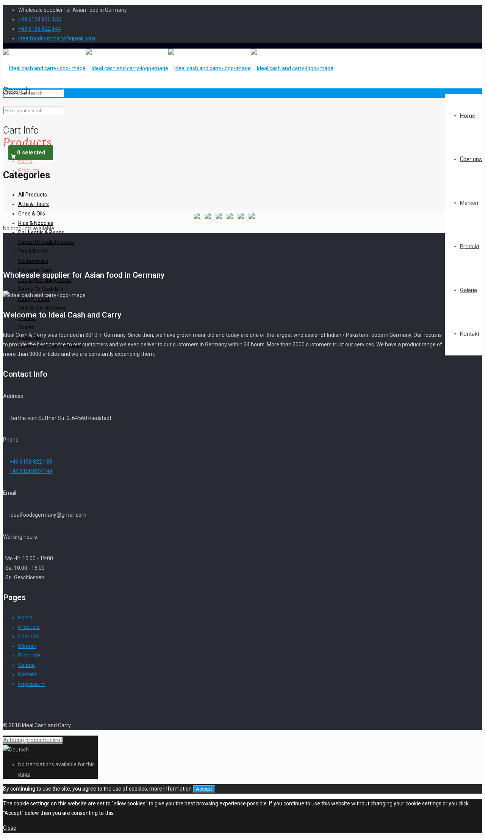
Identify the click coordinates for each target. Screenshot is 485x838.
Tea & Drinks (33, 251)
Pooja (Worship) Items (44, 280)
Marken (27, 646)
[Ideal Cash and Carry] (168, 68)
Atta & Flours (33, 204)
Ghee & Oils (31, 214)
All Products (32, 195)
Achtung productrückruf (33, 740)
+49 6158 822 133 (39, 19)
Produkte (29, 655)
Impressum (31, 684)
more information (170, 789)
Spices (26, 327)
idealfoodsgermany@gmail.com (56, 38)
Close (9, 828)
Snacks (27, 318)
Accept (204, 789)
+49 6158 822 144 (39, 29)
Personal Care (35, 270)
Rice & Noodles (35, 223)
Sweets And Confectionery (50, 346)
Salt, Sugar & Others (42, 308)
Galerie (26, 665)
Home (25, 618)
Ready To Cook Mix (40, 289)
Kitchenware (33, 261)
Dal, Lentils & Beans (41, 233)
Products (29, 627)
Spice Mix (29, 337)
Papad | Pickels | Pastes (46, 242)
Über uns (28, 637)
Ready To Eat (34, 299)
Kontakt (27, 674)
